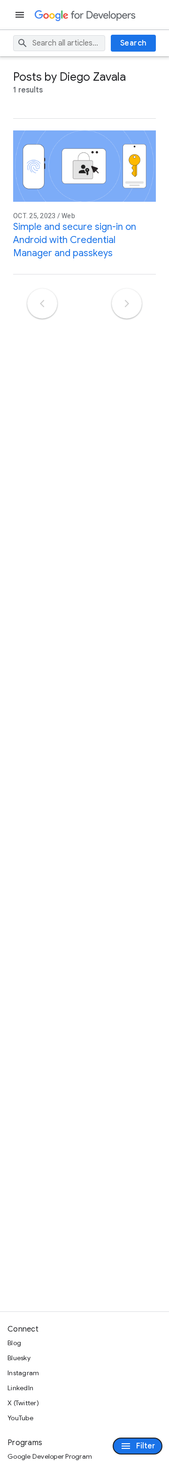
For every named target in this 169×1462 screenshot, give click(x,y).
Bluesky (19, 1358)
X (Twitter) (23, 1403)
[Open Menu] (20, 15)
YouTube (20, 1418)
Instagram (23, 1373)
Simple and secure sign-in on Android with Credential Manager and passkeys (74, 240)
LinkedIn (20, 1388)
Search (133, 43)
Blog (14, 1343)
